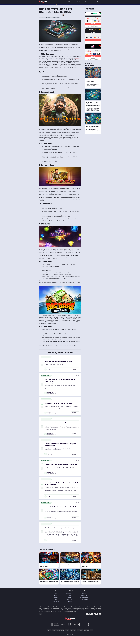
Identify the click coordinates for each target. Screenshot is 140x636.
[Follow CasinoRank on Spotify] (97, 614)
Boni (56, 593)
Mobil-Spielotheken (70, 1)
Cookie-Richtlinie (70, 634)
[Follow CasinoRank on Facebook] (87, 614)
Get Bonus (93, 23)
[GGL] (54, 624)
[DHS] (69, 624)
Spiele (55, 595)
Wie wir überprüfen (84, 599)
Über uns (84, 593)
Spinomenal (69, 601)
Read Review (93, 25)
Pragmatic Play (78, 58)
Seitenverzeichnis (55, 601)
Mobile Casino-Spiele (81, 1)
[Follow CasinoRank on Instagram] (89, 614)
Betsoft (69, 597)
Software (56, 597)
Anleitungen (91, 1)
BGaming (69, 595)
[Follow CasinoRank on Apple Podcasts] (100, 614)
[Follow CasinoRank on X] (92, 614)
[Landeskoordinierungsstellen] (75, 624)
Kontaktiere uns (84, 595)
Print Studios (69, 599)
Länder (55, 599)
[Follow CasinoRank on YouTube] (95, 614)
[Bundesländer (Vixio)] (63, 624)
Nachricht (99, 1)
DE (40, 614)
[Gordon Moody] (81, 624)
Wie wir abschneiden (84, 597)
